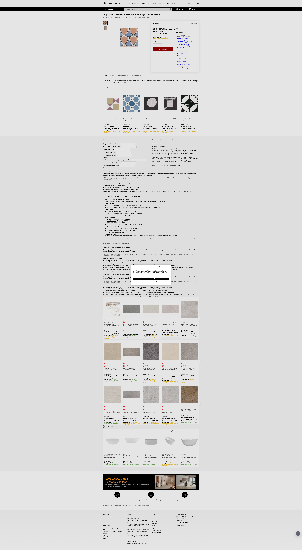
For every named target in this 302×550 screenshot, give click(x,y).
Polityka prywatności (164, 266)
